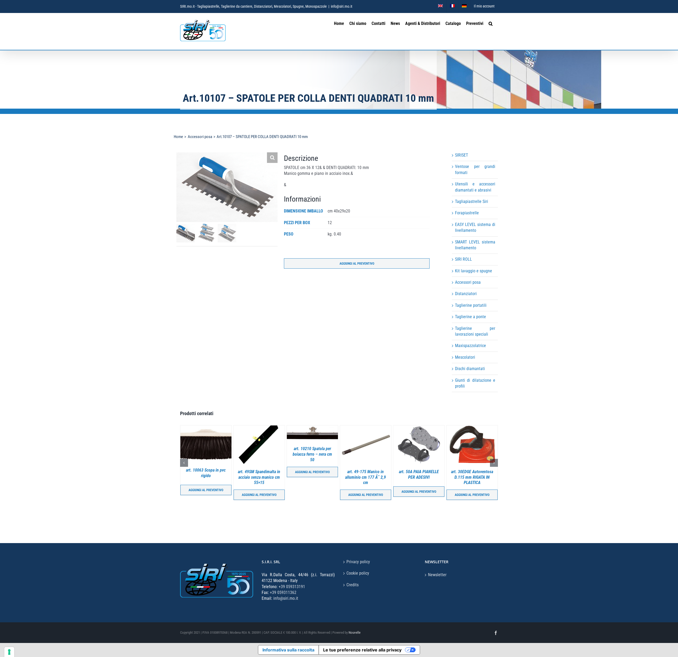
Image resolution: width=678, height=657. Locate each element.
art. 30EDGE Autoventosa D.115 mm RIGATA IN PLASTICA (419, 477)
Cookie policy (357, 573)
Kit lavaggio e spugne (473, 270)
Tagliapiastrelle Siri (471, 201)
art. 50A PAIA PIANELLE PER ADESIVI (366, 474)
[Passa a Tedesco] (464, 6)
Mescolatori (465, 357)
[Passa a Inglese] (440, 6)
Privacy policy (358, 561)
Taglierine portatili (471, 305)
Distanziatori (466, 293)
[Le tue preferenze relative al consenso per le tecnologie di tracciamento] (9, 652)
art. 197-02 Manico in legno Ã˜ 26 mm (472, 473)
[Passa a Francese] (452, 6)
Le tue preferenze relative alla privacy (362, 649)
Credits (352, 584)
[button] (491, 23)
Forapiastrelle (467, 212)
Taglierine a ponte (470, 316)
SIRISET (461, 155)
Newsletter (437, 574)
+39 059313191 (292, 586)
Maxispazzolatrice (470, 345)
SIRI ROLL (463, 259)
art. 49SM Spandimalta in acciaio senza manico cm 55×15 (206, 477)
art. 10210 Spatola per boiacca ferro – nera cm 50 (259, 454)
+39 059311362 (283, 592)
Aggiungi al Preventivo (357, 263)
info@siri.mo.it (341, 6)
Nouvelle (354, 632)
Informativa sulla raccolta (288, 649)
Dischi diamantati (470, 368)
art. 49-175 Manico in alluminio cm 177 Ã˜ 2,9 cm (312, 477)
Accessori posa (468, 282)
